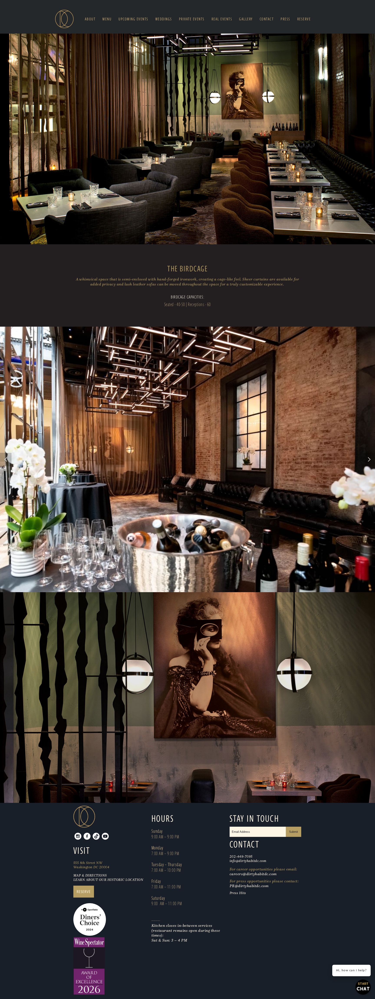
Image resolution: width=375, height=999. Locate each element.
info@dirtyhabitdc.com (248, 861)
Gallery (246, 19)
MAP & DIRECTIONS (90, 875)
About (90, 19)
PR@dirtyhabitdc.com (249, 885)
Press (285, 19)
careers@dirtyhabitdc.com (253, 874)
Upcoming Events (133, 19)
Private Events (192, 19)
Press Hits (238, 893)
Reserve (304, 19)
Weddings (163, 19)
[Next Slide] (369, 459)
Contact (267, 19)
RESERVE (84, 891)
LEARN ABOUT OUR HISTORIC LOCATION (108, 879)
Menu (107, 19)
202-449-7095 (241, 856)
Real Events (222, 19)
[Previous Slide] (6, 459)
